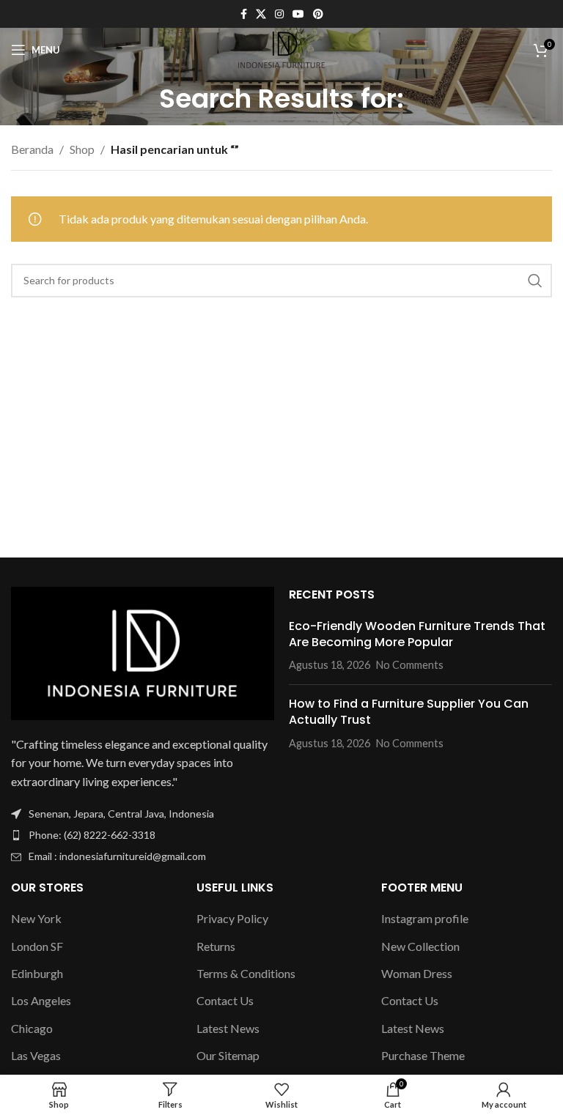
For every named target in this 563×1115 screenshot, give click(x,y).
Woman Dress (416, 973)
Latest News (228, 1028)
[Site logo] (281, 48)
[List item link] (142, 835)
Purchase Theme (423, 1055)
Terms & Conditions (245, 973)
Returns (215, 946)
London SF (37, 946)
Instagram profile (424, 918)
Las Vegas (36, 1055)
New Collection (420, 946)
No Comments (410, 665)
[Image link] (142, 652)
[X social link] (261, 14)
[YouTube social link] (298, 14)
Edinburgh (37, 973)
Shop (82, 149)
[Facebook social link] (243, 14)
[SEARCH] (535, 280)
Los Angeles (41, 1000)
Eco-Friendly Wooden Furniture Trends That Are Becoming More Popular (417, 634)
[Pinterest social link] (318, 14)
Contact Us (225, 1000)
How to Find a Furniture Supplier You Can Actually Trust (409, 711)
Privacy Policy (232, 918)
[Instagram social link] (279, 14)
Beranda (32, 149)
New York (36, 918)
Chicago (32, 1028)
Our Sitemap (228, 1055)
